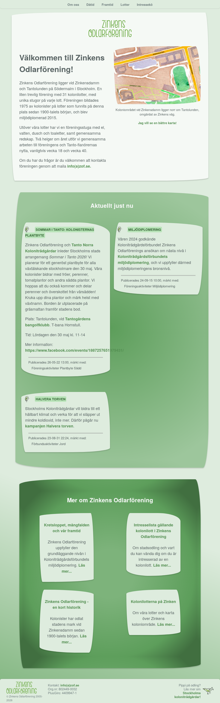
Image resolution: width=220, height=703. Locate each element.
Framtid (107, 4)
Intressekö (145, 4)
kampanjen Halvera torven (49, 426)
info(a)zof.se (69, 685)
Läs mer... (162, 565)
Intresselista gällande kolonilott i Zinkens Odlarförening (153, 530)
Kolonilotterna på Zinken (153, 601)
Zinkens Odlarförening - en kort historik (67, 604)
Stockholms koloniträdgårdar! (187, 695)
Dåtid (90, 4)
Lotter (125, 4)
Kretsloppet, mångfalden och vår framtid (66, 527)
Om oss (73, 4)
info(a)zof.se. (79, 166)
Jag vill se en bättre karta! (157, 123)
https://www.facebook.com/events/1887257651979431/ (74, 350)
